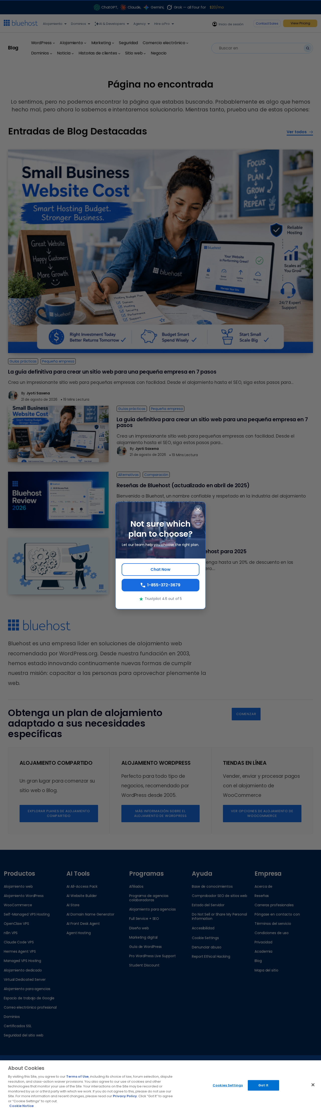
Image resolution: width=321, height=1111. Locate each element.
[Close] (312, 1084)
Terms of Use (77, 1076)
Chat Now (160, 569)
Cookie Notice (21, 1105)
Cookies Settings (228, 1085)
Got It (263, 1085)
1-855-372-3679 (163, 585)
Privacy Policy (125, 1096)
